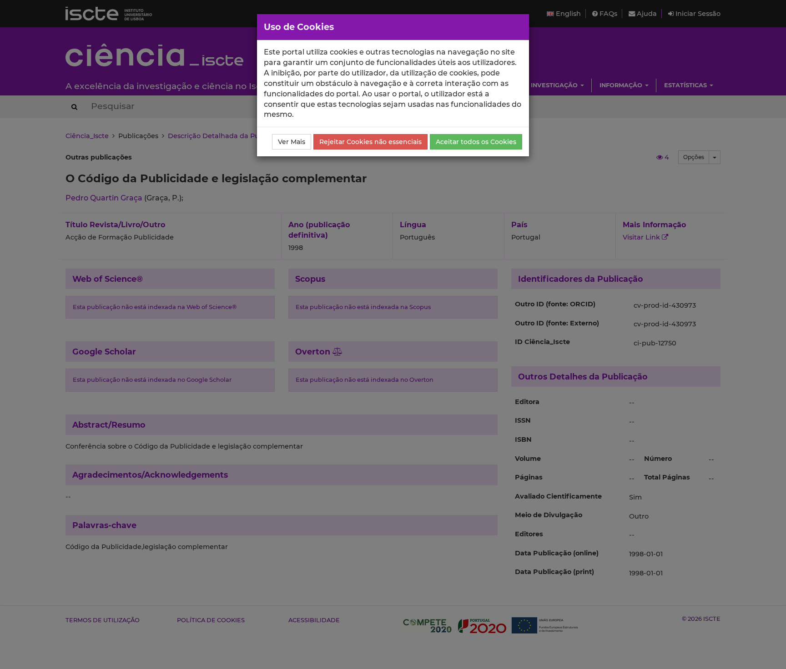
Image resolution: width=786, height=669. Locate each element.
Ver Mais (291, 142)
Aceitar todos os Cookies (476, 142)
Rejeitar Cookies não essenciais (370, 142)
